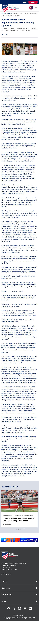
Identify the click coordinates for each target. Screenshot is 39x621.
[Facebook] (8, 608)
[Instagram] (19, 608)
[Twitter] (14, 608)
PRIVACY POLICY (19, 615)
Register (33, 2)
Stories (9, 13)
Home (3, 13)
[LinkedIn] (30, 608)
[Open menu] (36, 7)
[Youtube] (25, 608)
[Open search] (31, 7)
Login (25, 2)
